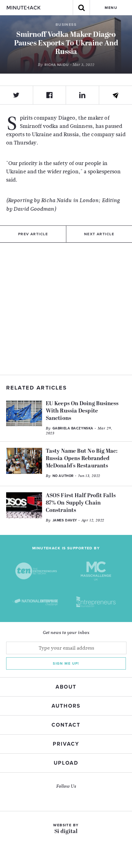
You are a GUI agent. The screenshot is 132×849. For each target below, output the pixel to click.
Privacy (66, 744)
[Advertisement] (66, 309)
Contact (66, 725)
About (66, 687)
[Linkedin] (82, 95)
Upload (66, 763)
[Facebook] (49, 95)
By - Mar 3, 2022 (66, 64)
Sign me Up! (66, 663)
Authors (66, 706)
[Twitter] (16, 95)
